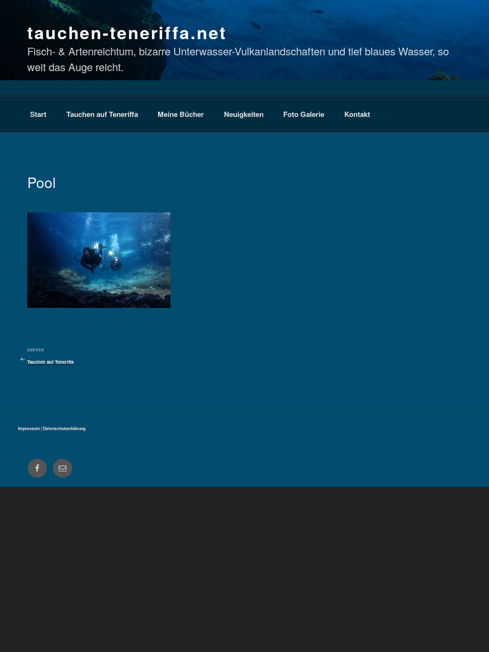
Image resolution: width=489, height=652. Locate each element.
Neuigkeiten (244, 114)
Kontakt (357, 114)
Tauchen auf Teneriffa (102, 114)
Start (38, 114)
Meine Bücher (181, 114)
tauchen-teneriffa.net (126, 32)
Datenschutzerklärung (64, 428)
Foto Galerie (303, 114)
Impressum (29, 428)
